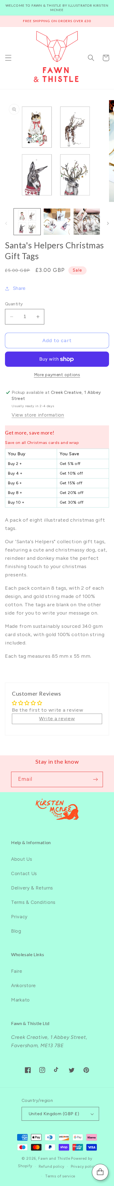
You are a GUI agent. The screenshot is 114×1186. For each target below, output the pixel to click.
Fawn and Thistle (54, 1158)
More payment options (57, 374)
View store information (38, 415)
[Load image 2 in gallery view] (57, 222)
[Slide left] (6, 223)
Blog (16, 931)
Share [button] (19, 288)
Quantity (14, 303)
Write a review (57, 719)
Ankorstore (23, 985)
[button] (8, 58)
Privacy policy (83, 1166)
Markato (20, 1000)
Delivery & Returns (32, 888)
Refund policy (51, 1166)
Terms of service (60, 1176)
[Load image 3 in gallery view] (87, 222)
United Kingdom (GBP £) (53, 1113)
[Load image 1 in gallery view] (27, 222)
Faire (16, 971)
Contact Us (24, 873)
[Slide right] (108, 223)
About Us (21, 859)
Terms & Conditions (33, 902)
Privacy (19, 916)
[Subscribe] (95, 779)
